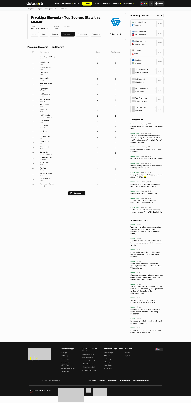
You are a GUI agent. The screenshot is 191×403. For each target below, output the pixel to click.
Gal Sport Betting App (67, 368)
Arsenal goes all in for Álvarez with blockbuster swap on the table (143, 202)
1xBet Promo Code (88, 354)
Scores (76, 3)
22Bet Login (107, 362)
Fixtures (55, 34)
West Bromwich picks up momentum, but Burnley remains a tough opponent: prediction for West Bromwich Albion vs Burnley (145, 230)
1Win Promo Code (88, 358)
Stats (34, 34)
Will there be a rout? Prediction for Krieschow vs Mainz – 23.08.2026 (143, 301)
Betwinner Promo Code (89, 361)
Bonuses (116, 3)
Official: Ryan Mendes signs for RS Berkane (146, 158)
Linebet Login (108, 359)
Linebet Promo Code (88, 367)
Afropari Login (108, 352)
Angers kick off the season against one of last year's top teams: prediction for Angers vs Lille (146, 243)
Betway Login (108, 368)
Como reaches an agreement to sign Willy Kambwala (145, 150)
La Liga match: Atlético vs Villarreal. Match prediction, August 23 (146, 322)
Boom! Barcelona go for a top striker (143, 193)
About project (92, 380)
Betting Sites (127, 3)
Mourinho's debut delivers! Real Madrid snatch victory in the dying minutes (145, 185)
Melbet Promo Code (88, 364)
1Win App (64, 352)
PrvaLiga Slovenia (50, 9)
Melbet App (64, 356)
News (57, 3)
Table (44, 34)
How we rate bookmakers (141, 380)
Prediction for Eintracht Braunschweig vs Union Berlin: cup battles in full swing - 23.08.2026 (145, 312)
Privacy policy (112, 380)
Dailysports (30, 9)
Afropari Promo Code (89, 370)
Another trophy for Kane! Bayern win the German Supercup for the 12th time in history (146, 211)
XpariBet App (65, 371)
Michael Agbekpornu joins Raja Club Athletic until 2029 (146, 127)
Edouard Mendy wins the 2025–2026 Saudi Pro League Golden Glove (146, 167)
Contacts (102, 380)
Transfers (106, 3)
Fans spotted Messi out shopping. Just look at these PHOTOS (146, 176)
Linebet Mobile (65, 362)
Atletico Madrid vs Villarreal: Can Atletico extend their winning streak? (145, 331)
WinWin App (65, 365)
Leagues (87, 3)
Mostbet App (65, 359)
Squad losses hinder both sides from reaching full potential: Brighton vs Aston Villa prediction (145, 266)
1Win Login (107, 356)
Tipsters (127, 356)
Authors (127, 352)
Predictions (66, 3)
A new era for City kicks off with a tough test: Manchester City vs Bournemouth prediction (145, 254)
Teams (96, 3)
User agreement (125, 380)
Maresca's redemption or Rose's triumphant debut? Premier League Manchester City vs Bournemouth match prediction (146, 277)
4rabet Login (108, 365)
